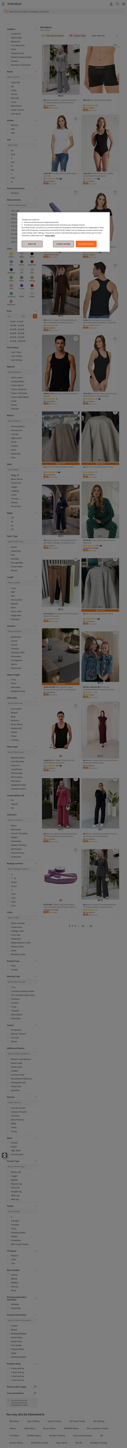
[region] (63, 232)
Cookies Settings (63, 244)
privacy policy (50, 235)
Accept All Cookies (86, 244)
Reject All (32, 244)
